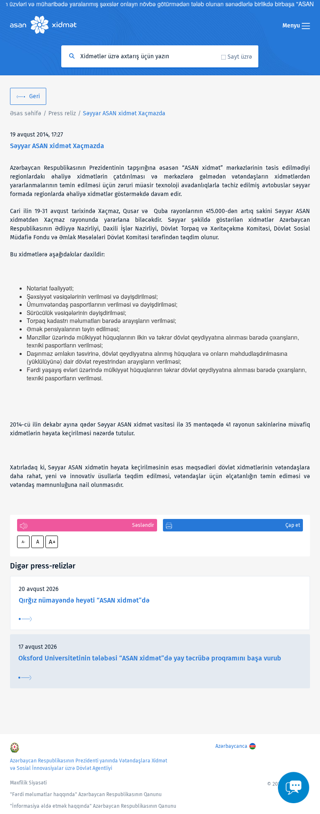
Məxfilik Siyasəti (28, 783)
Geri (34, 96)
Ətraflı (25, 619)
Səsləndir (143, 525)
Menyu (292, 25)
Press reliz (62, 113)
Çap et (292, 525)
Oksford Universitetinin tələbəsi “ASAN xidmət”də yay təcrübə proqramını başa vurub (149, 658)
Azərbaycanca (231, 746)
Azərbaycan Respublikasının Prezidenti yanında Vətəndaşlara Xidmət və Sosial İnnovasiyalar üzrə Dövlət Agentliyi (88, 764)
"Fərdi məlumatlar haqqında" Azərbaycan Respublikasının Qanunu (86, 794)
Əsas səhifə (25, 113)
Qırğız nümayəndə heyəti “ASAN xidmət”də (84, 600)
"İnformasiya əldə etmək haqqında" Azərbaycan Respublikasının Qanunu (93, 806)
